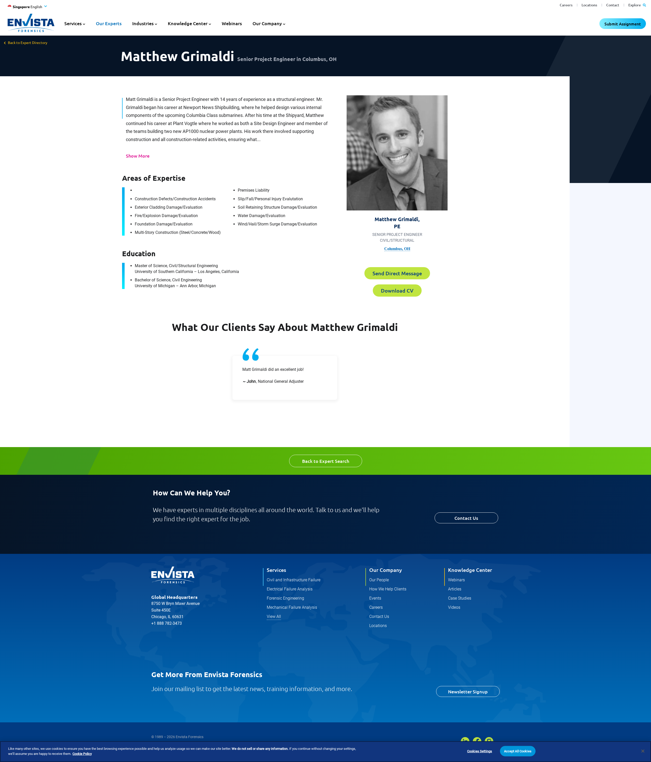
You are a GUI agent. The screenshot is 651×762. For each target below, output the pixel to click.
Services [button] (73, 23)
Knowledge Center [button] (188, 23)
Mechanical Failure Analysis (292, 607)
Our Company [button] (267, 23)
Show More (138, 156)
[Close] (642, 751)
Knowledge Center (470, 570)
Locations (589, 5)
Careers (566, 5)
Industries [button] (143, 23)
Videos (454, 607)
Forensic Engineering (285, 598)
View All (274, 616)
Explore (635, 5)
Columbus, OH (397, 249)
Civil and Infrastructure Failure (293, 579)
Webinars (232, 23)
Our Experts (109, 23)
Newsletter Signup (468, 691)
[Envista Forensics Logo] (173, 575)
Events (375, 598)
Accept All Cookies (517, 751)
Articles (454, 589)
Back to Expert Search (325, 461)
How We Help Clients (387, 589)
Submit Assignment (622, 23)
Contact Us (466, 518)
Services (276, 570)
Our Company (385, 570)
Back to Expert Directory (27, 42)
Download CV (397, 290)
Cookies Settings (479, 751)
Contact (612, 5)
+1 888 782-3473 (166, 623)
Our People (379, 579)
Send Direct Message (397, 273)
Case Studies (459, 598)
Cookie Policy (82, 753)
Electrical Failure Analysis (290, 589)
